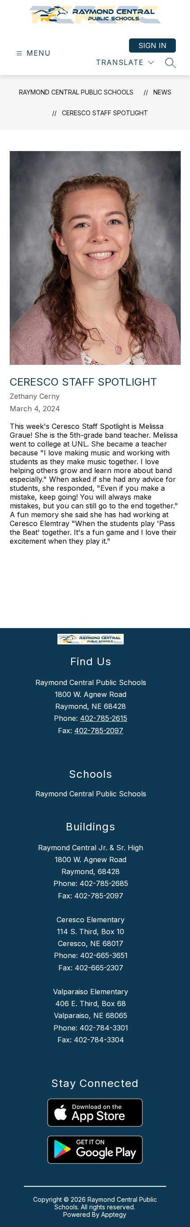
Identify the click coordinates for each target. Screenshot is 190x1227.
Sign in (152, 45)
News (162, 92)
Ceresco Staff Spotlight (105, 113)
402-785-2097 (98, 730)
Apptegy (113, 1214)
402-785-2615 (103, 718)
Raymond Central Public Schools (76, 92)
